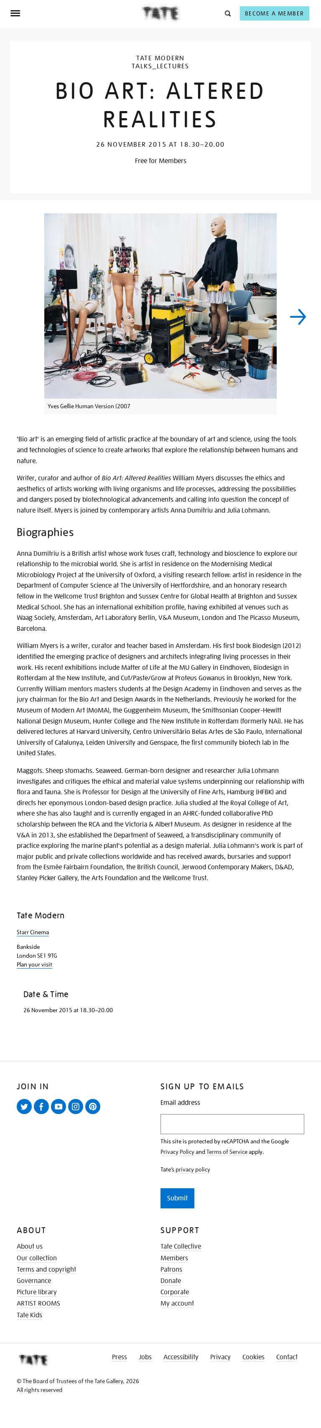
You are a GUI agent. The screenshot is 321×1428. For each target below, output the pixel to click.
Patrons (171, 1269)
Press (119, 1357)
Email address (180, 1103)
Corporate (174, 1292)
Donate (170, 1281)
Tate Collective (180, 1246)
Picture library (37, 1292)
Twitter (26, 1113)
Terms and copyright (46, 1269)
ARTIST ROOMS (38, 1303)
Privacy (220, 1357)
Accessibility (181, 1357)
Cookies (253, 1357)
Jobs (145, 1357)
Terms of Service (226, 1152)
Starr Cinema (33, 932)
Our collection (37, 1258)
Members (174, 1258)
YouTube (60, 1113)
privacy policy (193, 1169)
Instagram (77, 1113)
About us (30, 1246)
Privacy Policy (177, 1152)
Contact (287, 1357)
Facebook (43, 1113)
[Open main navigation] (76, 13)
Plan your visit (34, 964)
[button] (227, 13)
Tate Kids (29, 1315)
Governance (34, 1281)
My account (177, 1303)
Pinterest (94, 1113)
